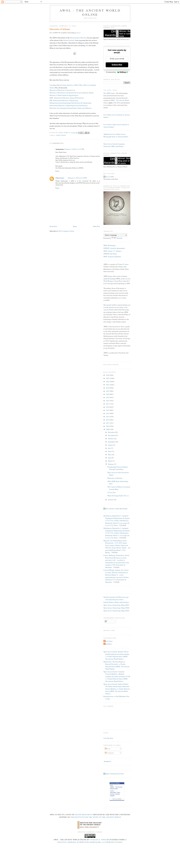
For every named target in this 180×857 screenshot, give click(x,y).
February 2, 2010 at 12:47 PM (74, 149)
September (111, 442)
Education (113, 792)
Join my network (116, 799)
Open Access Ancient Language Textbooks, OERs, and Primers (114, 145)
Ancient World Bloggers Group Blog (116, 280)
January (111, 499)
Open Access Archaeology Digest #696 (116, 608)
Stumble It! (107, 761)
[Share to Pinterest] (88, 133)
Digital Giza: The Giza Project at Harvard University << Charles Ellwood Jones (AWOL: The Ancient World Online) (116, 665)
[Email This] (79, 133)
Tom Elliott (108, 644)
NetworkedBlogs (115, 783)
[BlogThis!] (81, 133)
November (111, 435)
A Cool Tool (111, 492)
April (110, 458)
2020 (108, 394)
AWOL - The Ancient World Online (90, 12)
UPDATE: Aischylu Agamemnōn (114, 248)
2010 (108, 426)
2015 (108, 410)
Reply (57, 171)
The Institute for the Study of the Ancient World (96, 817)
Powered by (111, 72)
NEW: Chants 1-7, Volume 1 (112, 251)
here (78, 33)
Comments (110, 753)
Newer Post (53, 226)
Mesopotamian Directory (78, 38)
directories (61, 135)
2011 (108, 423)
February (111, 464)
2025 (108, 378)
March (110, 461)
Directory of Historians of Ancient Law (62, 90)
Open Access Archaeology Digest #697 (116, 605)
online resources (83, 814)
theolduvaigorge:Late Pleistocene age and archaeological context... (116, 598)
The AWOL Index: (109, 93)
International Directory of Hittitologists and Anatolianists (69, 105)
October (111, 438)
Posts (108, 749)
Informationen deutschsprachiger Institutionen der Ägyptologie (70, 103)
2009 (108, 429)
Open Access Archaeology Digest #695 (116, 611)
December (111, 432)
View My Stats (108, 738)
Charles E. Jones (123, 264)
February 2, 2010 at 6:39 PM (77, 178)
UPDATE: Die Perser (110, 254)
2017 (108, 404)
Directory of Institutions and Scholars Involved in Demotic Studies (72, 93)
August (110, 445)
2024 (108, 381)
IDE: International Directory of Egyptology (64, 100)
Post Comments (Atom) (66, 231)
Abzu (122, 326)
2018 (108, 401)
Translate (119, 238)
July (109, 448)
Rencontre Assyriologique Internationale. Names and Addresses (71, 108)
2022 (108, 388)
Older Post (96, 226)
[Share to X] (84, 133)
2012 (108, 420)
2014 (108, 413)
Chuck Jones (63, 132)
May (109, 454)
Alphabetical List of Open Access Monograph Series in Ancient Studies (115, 135)
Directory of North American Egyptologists (64, 95)
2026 (108, 375)
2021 (108, 391)
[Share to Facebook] (86, 133)
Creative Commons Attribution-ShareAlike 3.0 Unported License (89, 842)
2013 (108, 416)
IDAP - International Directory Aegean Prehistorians (67, 98)
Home (75, 226)
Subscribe (117, 65)
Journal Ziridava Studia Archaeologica (116, 602)
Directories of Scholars (114, 478)
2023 (108, 385)
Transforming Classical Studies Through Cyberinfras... (117, 468)
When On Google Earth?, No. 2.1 (118, 496)
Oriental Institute (68, 40)
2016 (108, 407)
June (109, 451)
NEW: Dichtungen (109, 245)
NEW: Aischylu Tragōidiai (112, 256)
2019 (108, 397)
